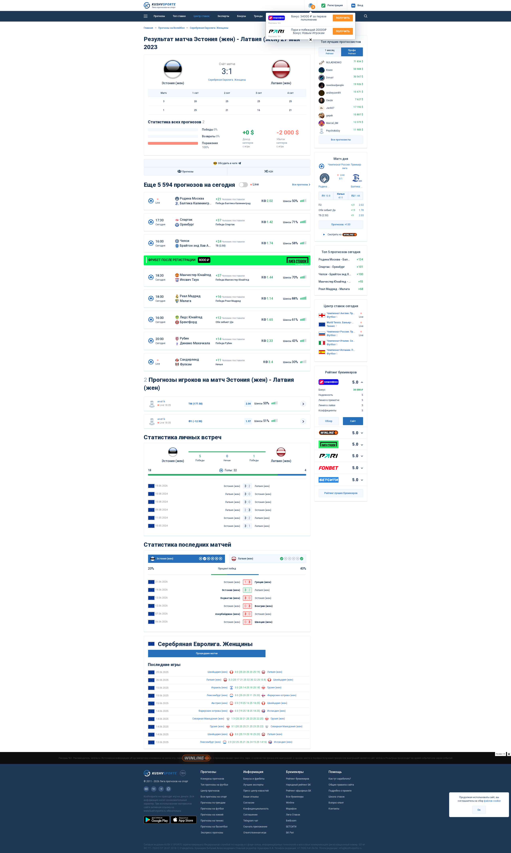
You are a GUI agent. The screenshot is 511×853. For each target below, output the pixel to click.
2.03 (361, 215)
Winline (290, 802)
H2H (270, 171)
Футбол (332, 317)
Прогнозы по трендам (213, 802)
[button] (310, 5)
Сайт (353, 421)
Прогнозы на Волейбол (171, 28)
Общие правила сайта (341, 784)
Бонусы (241, 16)
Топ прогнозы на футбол (214, 784)
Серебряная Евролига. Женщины (209, 28)
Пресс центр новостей (256, 790)
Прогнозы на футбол (212, 808)
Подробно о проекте (340, 790)
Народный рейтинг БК (298, 784)
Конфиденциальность (255, 808)
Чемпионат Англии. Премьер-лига (341, 313)
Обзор (328, 421)
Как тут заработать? (340, 778)
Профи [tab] (352, 52)
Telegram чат (250, 820)
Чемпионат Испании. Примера (341, 350)
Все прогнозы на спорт (214, 796)
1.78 (361, 210)
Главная (148, 28)
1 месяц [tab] (330, 52)
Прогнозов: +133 (340, 224)
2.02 (361, 205)
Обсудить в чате (225, 163)
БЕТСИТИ (291, 826)
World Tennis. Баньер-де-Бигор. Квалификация (341, 322)
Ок (479, 809)
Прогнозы (159, 16)
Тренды (258, 16)
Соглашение (250, 814)
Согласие (248, 802)
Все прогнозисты (341, 139)
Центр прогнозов (210, 790)
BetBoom (291, 820)
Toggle (243, 184)
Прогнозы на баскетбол (214, 826)
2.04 (248, 403)
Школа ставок (337, 796)
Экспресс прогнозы (212, 832)
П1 (326, 195)
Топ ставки (179, 16)
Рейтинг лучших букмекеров (341, 493)
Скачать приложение (255, 826)
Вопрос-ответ (336, 802)
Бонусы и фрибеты (253, 778)
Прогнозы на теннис (212, 820)
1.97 (248, 421)
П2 (355, 195)
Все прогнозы (300, 184)
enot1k (161, 401)
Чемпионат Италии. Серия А (341, 340)
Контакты (334, 808)
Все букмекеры (295, 796)
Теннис (332, 326)
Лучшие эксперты (253, 784)
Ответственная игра (254, 832)
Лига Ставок (293, 814)
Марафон (291, 808)
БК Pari (290, 832)
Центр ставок (202, 16)
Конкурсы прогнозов (212, 778)
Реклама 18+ (274, 23)
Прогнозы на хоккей (212, 814)
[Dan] (152, 404)
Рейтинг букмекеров (297, 778)
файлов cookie (492, 801)
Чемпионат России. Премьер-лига (341, 331)
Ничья (341, 196)
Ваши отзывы (251, 796)
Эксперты (223, 16)
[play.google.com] (157, 819)
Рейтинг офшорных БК (298, 790)
